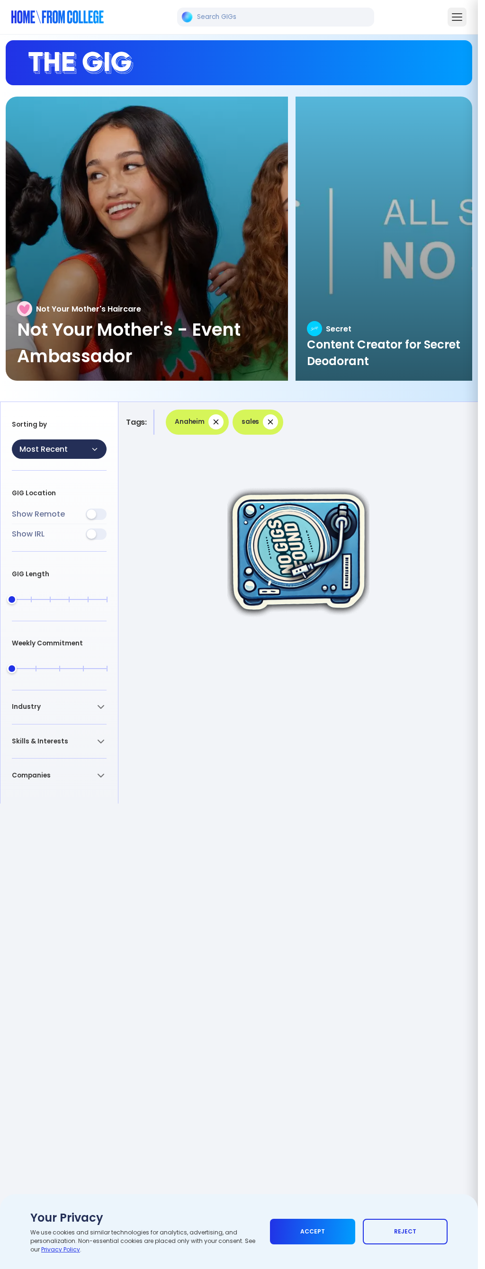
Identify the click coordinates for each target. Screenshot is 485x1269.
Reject (405, 1231)
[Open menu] (457, 17)
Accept (312, 1231)
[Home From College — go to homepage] (57, 17)
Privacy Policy (60, 1249)
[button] (59, 707)
